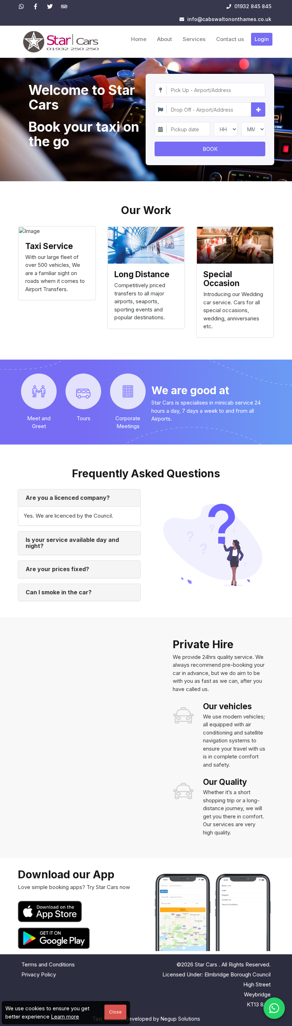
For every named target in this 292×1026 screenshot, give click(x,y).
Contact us (230, 39)
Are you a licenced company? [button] (68, 497)
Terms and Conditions (48, 964)
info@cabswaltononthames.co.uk (229, 19)
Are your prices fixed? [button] (57, 569)
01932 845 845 (252, 6)
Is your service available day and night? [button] (72, 543)
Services (194, 39)
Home (138, 39)
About (164, 39)
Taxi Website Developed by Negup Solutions (146, 1019)
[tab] (79, 498)
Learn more (65, 1016)
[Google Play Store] (54, 938)
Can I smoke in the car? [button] (59, 592)
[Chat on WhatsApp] (274, 1008)
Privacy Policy (38, 974)
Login (262, 39)
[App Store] (51, 911)
